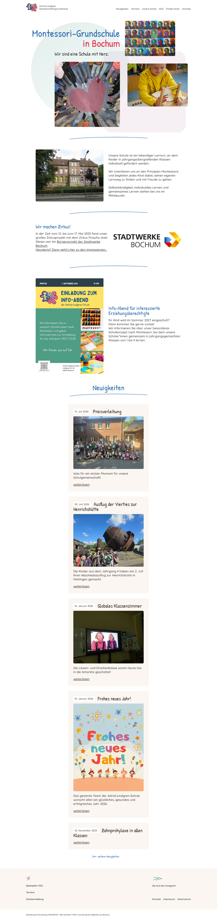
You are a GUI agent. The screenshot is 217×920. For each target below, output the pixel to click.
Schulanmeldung (34, 899)
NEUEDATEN (53, 915)
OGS (161, 9)
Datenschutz (184, 899)
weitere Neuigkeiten (108, 856)
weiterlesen (81, 484)
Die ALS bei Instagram (164, 885)
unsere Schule (149, 9)
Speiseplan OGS (34, 885)
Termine (135, 9)
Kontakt (186, 9)
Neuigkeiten (122, 9)
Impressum (169, 899)
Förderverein (173, 9)
